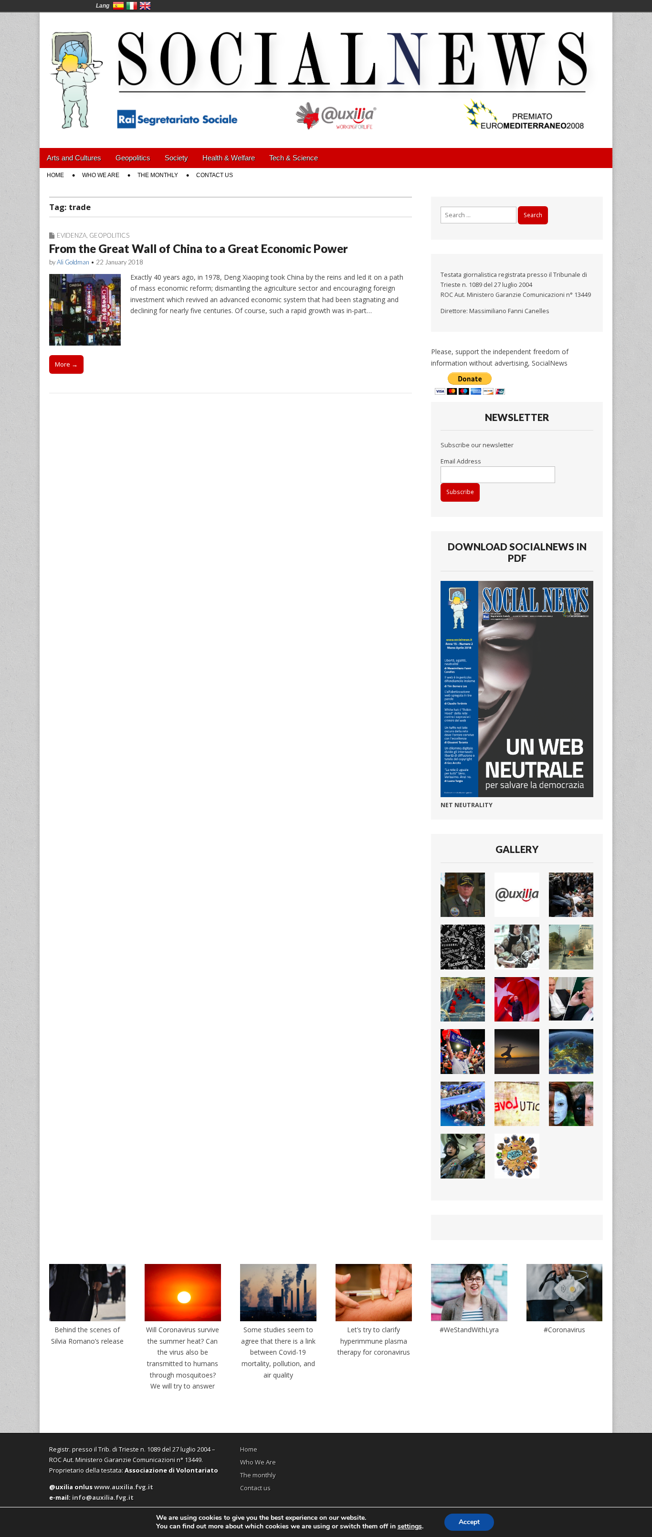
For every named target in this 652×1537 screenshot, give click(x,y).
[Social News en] (326, 73)
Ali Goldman (73, 262)
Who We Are (100, 175)
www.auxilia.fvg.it (123, 1487)
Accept (469, 1521)
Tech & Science (293, 158)
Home (55, 175)
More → (66, 364)
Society (176, 158)
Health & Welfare (228, 158)
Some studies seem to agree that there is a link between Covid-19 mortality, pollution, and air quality (278, 1352)
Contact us (214, 175)
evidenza (71, 235)
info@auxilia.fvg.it (103, 1497)
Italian (131, 5)
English (145, 5)
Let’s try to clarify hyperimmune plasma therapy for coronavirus (373, 1341)
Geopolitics (133, 158)
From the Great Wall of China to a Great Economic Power (198, 248)
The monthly (157, 175)
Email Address (461, 461)
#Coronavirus (564, 1329)
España (118, 5)
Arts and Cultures (74, 158)
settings (410, 1526)
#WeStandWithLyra (469, 1329)
